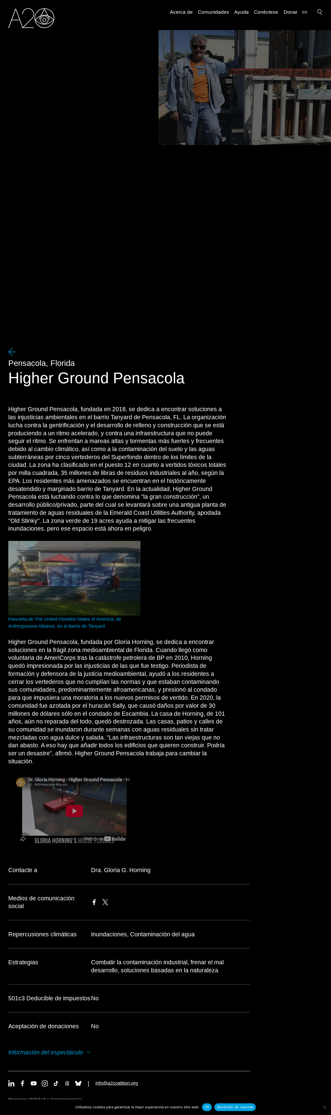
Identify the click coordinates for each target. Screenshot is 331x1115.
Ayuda (241, 12)
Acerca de (181, 12)
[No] (324, 1107)
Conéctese (266, 12)
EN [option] (304, 12)
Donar (290, 12)
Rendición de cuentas (235, 1107)
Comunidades (213, 12)
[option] (304, 12)
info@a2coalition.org (116, 1083)
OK (207, 1107)
